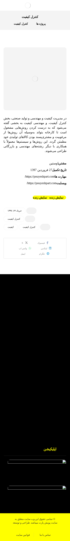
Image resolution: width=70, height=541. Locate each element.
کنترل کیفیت (14, 219)
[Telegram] (27, 331)
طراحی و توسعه (21, 522)
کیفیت (11, 227)
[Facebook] (50, 331)
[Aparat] (35, 331)
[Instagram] (19, 331)
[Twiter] (43, 331)
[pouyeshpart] (28, 5)
